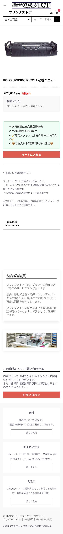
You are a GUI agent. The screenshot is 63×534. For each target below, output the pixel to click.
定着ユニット (37, 106)
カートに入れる (31, 154)
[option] (31, 49)
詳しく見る (31, 432)
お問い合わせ (31, 394)
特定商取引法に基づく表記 (38, 519)
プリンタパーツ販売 (17, 106)
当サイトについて (12, 519)
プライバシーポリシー (31, 516)
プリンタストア (20, 12)
